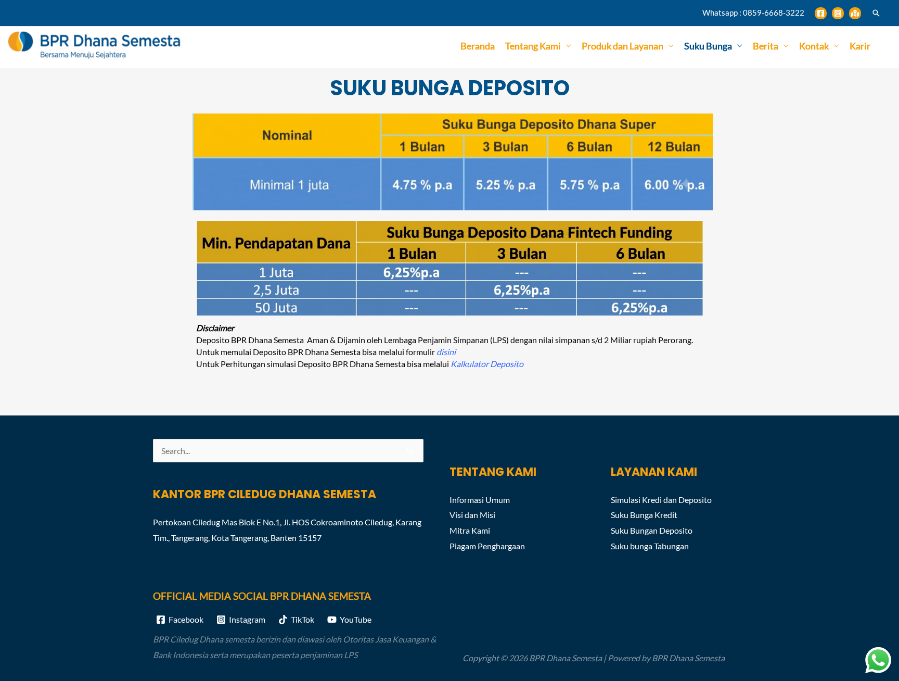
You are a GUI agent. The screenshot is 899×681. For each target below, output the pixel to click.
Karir (860, 46)
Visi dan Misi (472, 515)
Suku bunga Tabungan (650, 546)
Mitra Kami (470, 530)
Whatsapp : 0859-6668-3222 (753, 12)
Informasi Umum (480, 500)
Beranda (477, 46)
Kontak (814, 46)
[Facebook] (821, 13)
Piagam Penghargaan (487, 546)
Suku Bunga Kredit (644, 515)
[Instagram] (838, 13)
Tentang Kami (533, 46)
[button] (876, 13)
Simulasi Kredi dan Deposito (661, 500)
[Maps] (855, 13)
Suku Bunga (708, 46)
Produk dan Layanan (622, 46)
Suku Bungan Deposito (651, 530)
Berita (765, 46)
